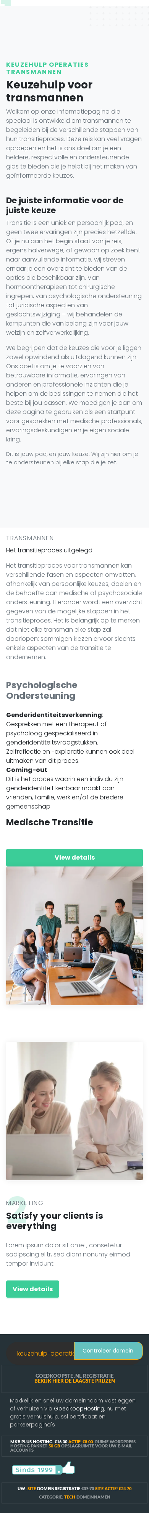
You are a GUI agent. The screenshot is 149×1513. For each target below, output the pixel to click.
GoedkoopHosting (79, 1408)
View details (75, 857)
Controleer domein (107, 1350)
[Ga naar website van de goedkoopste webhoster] (43, 1467)
